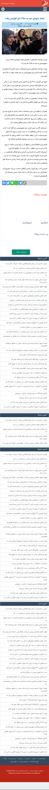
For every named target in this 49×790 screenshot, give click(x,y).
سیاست (34, 758)
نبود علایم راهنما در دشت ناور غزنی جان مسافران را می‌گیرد (28, 300)
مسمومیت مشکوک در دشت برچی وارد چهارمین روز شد (29, 373)
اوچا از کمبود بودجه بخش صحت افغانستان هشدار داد (29, 368)
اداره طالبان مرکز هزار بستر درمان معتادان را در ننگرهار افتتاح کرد (26, 331)
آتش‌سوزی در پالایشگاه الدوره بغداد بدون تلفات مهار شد (29, 359)
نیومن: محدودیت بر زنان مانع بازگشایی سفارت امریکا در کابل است (26, 263)
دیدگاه (5, 758)
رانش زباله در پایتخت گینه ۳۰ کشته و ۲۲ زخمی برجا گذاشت (28, 313)
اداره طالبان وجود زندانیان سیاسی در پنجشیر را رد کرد (30, 268)
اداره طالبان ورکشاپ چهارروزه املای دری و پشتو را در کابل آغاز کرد (26, 382)
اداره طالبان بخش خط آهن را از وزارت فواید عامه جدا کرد (28, 402)
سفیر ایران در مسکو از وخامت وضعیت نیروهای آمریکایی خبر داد (26, 350)
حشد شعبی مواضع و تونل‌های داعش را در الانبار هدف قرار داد (27, 295)
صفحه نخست (41, 758)
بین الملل (20, 758)
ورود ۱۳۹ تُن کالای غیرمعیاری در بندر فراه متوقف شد (30, 377)
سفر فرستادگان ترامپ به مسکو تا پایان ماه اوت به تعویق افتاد (27, 364)
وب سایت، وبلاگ (41, 234)
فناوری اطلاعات (34, 761)
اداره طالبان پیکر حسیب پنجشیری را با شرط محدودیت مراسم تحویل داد (25, 274)
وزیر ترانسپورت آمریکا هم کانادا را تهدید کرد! (33, 355)
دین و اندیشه (12, 758)
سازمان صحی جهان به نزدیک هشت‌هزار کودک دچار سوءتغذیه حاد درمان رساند (26, 281)
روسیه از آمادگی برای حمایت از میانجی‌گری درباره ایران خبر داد (27, 291)
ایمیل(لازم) (27, 223)
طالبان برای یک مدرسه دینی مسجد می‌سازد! (33, 398)
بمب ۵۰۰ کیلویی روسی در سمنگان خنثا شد (33, 327)
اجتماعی (27, 758)
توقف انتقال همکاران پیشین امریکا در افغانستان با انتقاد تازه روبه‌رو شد (24, 286)
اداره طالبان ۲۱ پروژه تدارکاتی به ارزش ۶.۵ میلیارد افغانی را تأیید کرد (25, 407)
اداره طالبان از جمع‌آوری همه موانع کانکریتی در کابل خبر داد (28, 309)
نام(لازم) (44, 223)
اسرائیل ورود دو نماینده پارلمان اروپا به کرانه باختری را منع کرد (27, 304)
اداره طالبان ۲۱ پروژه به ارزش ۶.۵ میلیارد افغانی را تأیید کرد (28, 318)
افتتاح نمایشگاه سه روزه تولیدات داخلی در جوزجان (31, 393)
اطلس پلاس (13, 761)
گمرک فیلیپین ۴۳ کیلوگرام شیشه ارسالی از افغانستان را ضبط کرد (26, 322)
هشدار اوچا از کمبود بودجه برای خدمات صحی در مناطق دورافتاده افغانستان (26, 344)
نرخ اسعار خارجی (23, 761)
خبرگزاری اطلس (45, 3)
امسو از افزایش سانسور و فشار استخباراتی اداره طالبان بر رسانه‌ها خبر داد (25, 337)
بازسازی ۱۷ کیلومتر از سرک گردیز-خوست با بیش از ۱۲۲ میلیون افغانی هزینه (25, 387)
